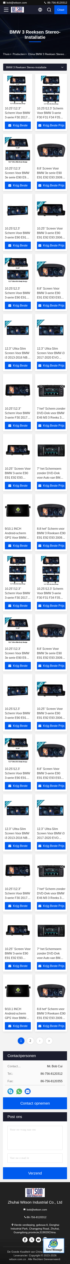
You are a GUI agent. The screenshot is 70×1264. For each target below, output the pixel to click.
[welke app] (19, 1091)
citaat (60, 9)
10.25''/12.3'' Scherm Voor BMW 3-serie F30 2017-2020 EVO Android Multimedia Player (17, 117)
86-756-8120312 (57, 2)
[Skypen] (10, 1091)
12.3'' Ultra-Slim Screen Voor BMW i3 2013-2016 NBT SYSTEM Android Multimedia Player (17, 357)
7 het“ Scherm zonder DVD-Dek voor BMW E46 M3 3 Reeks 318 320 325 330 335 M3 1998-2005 (51, 417)
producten (19, 54)
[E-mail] (27, 1091)
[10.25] (18, 150)
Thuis (6, 54)
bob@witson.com (17, 2)
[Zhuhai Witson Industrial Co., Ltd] (18, 9)
